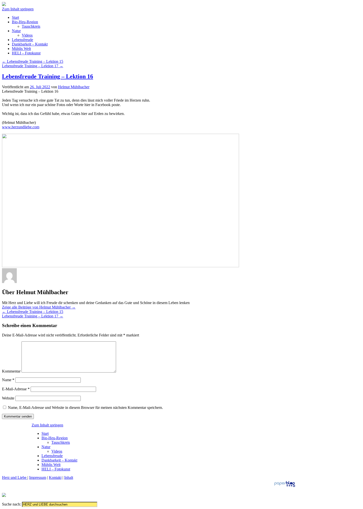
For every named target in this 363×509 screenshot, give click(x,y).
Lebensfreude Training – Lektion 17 (32, 66)
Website (8, 398)
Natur (16, 31)
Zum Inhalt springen (18, 9)
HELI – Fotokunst (26, 53)
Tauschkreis (31, 26)
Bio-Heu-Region (25, 22)
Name (8, 380)
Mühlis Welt (21, 48)
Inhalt (68, 477)
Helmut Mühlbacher (73, 87)
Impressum (37, 477)
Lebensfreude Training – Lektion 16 (47, 76)
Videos (27, 35)
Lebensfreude (22, 40)
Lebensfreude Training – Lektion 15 (32, 61)
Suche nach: (11, 504)
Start (15, 17)
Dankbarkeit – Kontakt (30, 44)
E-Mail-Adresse (16, 389)
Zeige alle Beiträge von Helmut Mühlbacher (39, 307)
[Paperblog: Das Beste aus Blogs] (284, 487)
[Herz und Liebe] (4, 4)
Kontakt (55, 477)
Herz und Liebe (14, 477)
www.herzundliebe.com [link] (20, 127)
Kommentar (11, 371)
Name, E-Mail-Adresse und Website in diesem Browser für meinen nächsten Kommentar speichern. (85, 407)
